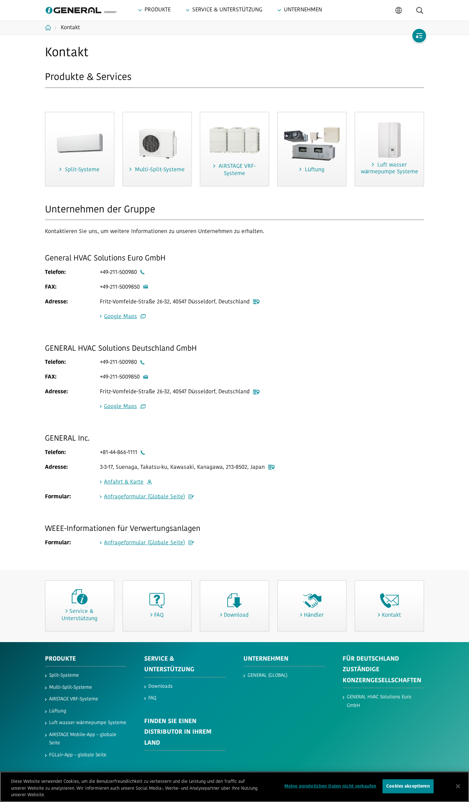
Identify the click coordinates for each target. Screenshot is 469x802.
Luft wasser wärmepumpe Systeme (87, 722)
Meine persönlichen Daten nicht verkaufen (330, 786)
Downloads (160, 686)
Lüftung (57, 711)
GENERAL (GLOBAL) (267, 675)
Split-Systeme (64, 675)
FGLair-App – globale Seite (77, 755)
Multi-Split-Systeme (70, 687)
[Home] (50, 27)
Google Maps (120, 316)
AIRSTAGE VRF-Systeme (73, 699)
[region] (234, 786)
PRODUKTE (60, 659)
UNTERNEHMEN (265, 659)
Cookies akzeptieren (408, 786)
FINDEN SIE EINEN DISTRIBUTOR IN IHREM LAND (177, 732)
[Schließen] (458, 786)
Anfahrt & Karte (124, 482)
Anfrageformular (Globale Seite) (144, 497)
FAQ (152, 698)
